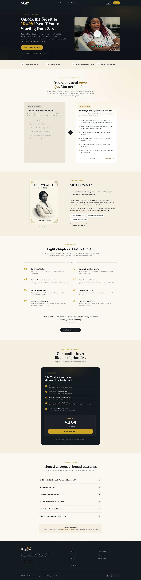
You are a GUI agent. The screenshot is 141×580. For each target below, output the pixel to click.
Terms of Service (103, 555)
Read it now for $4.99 (69, 330)
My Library (73, 562)
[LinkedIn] (118, 575)
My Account (73, 565)
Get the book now (69, 431)
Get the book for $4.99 (31, 47)
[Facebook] (111, 575)
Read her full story (77, 225)
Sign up (116, 3)
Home (61, 3)
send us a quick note (67, 529)
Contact (73, 3)
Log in (108, 3)
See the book (108, 158)
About (67, 3)
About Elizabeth (74, 555)
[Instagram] (107, 575)
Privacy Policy (102, 551)
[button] (97, 34)
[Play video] (97, 33)
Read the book (27, 560)
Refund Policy (102, 558)
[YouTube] (115, 575)
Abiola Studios (54, 576)
